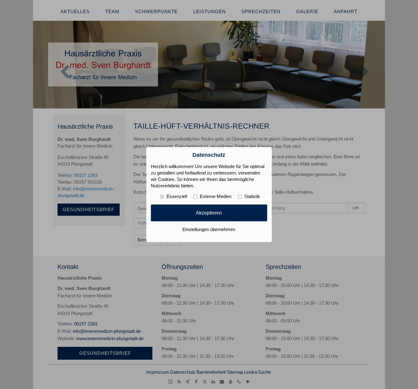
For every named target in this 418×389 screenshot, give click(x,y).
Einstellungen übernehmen (208, 229)
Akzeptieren (209, 212)
